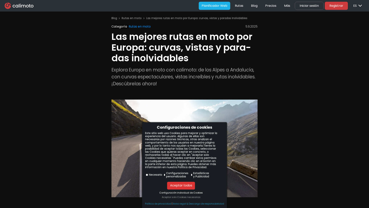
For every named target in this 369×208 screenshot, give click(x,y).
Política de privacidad (158, 203)
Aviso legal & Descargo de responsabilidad (198, 203)
